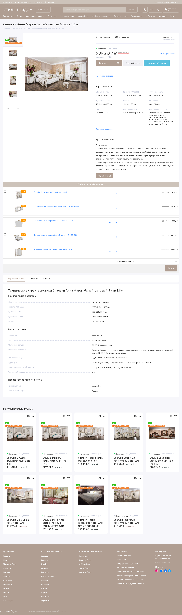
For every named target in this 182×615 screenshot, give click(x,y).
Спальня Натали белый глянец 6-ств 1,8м (90, 459)
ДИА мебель (84, 564)
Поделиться (103, 176)
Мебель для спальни (35, 16)
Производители (124, 555)
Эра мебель (83, 16)
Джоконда (7, 580)
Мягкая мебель (67, 16)
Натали (6, 588)
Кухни (19, 16)
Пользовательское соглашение (130, 571)
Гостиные (52, 16)
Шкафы (6, 560)
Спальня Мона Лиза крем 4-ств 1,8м (18, 521)
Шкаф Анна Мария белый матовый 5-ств (53, 249)
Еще (172, 16)
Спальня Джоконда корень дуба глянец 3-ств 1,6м (161, 460)
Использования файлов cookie (130, 579)
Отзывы (47, 278)
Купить (171, 268)
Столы (44, 588)
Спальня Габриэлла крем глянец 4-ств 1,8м (126, 521)
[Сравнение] (151, 10)
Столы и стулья (121, 16)
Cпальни (6, 576)
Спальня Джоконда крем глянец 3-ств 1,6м (126, 459)
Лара (5, 596)
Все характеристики (104, 129)
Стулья (44, 592)
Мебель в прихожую (101, 16)
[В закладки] (32, 416)
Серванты (45, 600)
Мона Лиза (7, 584)
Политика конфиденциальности (130, 583)
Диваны (44, 580)
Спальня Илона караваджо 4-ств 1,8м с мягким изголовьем (90, 522)
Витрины (45, 584)
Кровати (6, 556)
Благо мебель (85, 560)
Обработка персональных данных (131, 575)
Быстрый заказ (133, 63)
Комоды (6, 572)
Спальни (44, 556)
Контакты (38, 2)
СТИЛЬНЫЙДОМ (18, 9)
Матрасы (163, 16)
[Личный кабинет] (145, 10)
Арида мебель (85, 572)
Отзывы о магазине (23, 2)
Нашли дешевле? (167, 53)
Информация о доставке (127, 563)
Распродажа (8, 16)
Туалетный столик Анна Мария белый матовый (56, 206)
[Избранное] (158, 10)
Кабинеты (150, 16)
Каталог (44, 9)
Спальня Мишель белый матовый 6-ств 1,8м (54, 460)
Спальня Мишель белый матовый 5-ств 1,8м (18, 460)
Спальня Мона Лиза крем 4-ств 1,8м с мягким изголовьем (53, 522)
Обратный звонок (162, 559)
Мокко (6, 592)
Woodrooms (136, 16)
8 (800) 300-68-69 (165, 2)
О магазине (7, 2)
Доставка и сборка (105, 76)
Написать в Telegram (156, 63)
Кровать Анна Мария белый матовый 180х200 (55, 235)
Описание (34, 278)
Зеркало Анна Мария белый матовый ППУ (53, 220)
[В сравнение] (28, 416)
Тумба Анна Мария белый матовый (50, 192)
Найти (131, 9)
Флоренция (8, 600)
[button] (8, 108)
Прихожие (45, 596)
